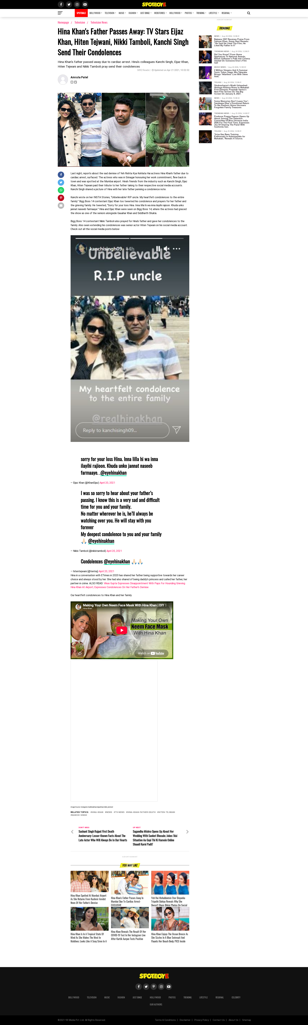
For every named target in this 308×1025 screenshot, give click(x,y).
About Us (233, 1020)
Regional (226, 13)
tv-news (119, 812)
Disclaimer (185, 1020)
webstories (159, 13)
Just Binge (145, 13)
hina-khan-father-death (141, 812)
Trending (200, 13)
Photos (188, 13)
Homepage (63, 22)
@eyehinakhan (113, 472)
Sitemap (246, 1020)
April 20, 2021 (107, 482)
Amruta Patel (79, 77)
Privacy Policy (201, 1020)
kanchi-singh (79, 815)
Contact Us (219, 1020)
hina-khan (97, 812)
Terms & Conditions (165, 1020)
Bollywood (95, 13)
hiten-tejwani (166, 812)
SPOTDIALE (81, 13)
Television (109, 13)
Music (121, 13)
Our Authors (156, 1004)
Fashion (132, 13)
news (109, 812)
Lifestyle (213, 13)
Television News (99, 22)
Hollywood (174, 13)
